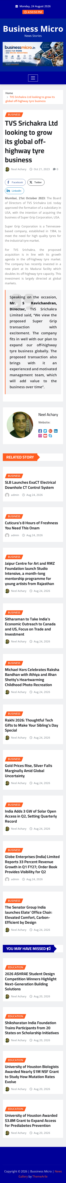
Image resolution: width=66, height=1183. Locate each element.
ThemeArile (40, 1176)
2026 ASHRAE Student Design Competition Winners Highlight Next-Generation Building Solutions (30, 981)
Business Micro (33, 28)
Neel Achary (18, 169)
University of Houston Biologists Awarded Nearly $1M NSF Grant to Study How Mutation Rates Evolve (32, 1074)
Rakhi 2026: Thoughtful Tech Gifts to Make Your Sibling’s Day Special (31, 725)
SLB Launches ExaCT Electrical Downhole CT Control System (30, 485)
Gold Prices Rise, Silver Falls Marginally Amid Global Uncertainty (28, 770)
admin (15, 495)
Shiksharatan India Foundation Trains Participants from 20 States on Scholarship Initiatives (32, 1027)
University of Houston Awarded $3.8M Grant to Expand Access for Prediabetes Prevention (31, 1120)
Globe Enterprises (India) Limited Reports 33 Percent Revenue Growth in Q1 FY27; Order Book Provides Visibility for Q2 (32, 864)
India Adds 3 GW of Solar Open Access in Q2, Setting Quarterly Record (31, 816)
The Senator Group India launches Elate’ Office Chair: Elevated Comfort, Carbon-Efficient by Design (28, 914)
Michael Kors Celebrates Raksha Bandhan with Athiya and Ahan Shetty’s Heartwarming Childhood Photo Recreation (32, 677)
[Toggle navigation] (33, 78)
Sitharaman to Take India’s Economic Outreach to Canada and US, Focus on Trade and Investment (30, 626)
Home (9, 93)
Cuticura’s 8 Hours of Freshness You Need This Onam (31, 525)
